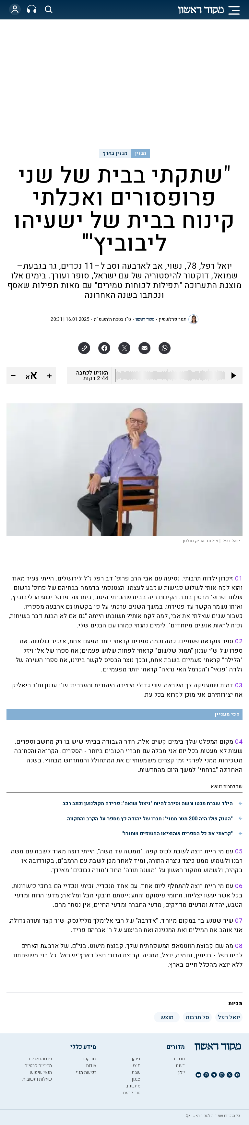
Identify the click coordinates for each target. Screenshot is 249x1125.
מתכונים (132, 1086)
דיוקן (136, 1058)
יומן (181, 1072)
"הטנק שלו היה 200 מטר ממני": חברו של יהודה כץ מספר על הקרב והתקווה (150, 819)
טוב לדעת (131, 1092)
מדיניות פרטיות (38, 1065)
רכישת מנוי (86, 1072)
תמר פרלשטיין (173, 319)
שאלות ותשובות (37, 1079)
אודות (91, 1065)
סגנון (136, 1079)
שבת (136, 1072)
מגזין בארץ (114, 153)
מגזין (141, 153)
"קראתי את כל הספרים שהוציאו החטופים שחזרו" (177, 834)
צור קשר (88, 1058)
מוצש (135, 1065)
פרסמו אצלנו (40, 1058)
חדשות (178, 1058)
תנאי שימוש (41, 1072)
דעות (180, 1065)
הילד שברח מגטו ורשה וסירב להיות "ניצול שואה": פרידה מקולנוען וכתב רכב (148, 803)
